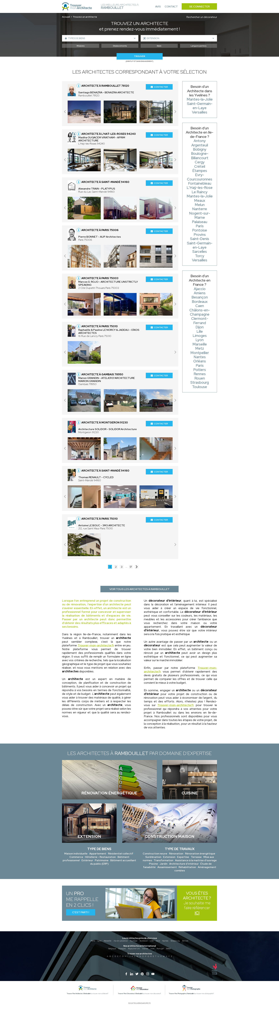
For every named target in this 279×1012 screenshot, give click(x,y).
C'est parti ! (80, 912)
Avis (158, 6)
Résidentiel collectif (120, 853)
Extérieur (87, 860)
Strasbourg (175, 941)
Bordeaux (144, 941)
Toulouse (133, 941)
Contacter (161, 86)
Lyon (99, 941)
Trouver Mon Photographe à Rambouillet (181, 994)
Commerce (76, 857)
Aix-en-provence (121, 941)
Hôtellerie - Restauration (100, 857)
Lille (152, 941)
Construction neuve (155, 853)
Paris (93, 941)
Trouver (139, 56)
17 (131, 567)
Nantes (165, 941)
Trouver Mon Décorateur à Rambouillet (130, 994)
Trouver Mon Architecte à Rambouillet (79, 994)
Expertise (183, 857)
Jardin (163, 863)
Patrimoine (101, 860)
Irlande (145, 948)
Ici (197, 913)
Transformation (163, 860)
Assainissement (167, 867)
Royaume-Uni (134, 948)
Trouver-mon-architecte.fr (96, 645)
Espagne (122, 948)
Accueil (66, 16)
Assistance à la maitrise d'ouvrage (196, 860)
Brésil (168, 948)
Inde (152, 948)
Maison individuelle (76, 853)
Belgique (112, 948)
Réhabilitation (187, 867)
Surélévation (153, 857)
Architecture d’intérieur (184, 863)
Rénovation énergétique (200, 853)
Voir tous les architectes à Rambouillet (139, 589)
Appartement (97, 853)
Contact (171, 6)
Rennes (185, 941)
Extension (169, 857)
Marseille (107, 941)
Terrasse (196, 857)
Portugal (160, 948)
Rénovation (176, 853)
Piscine (153, 863)
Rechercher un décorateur (201, 17)
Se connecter (199, 6)
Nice (158, 941)
